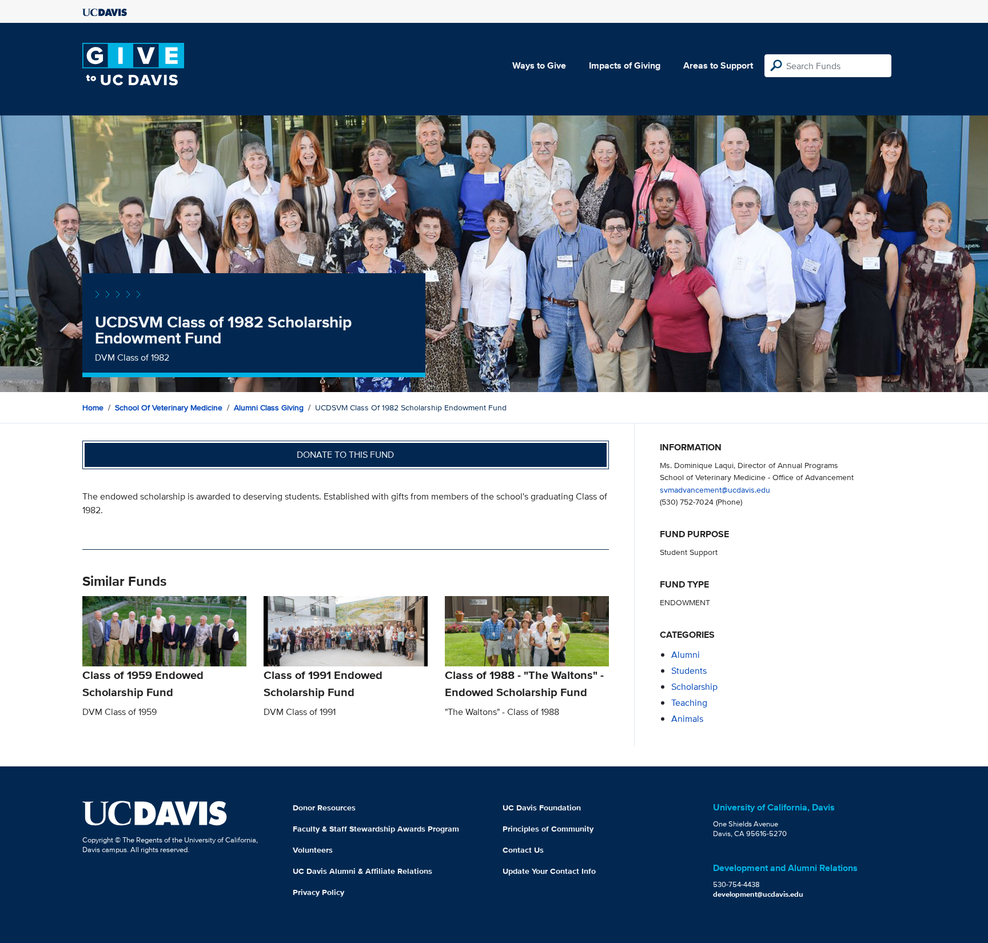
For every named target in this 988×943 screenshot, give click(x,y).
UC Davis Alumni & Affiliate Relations (362, 871)
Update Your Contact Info (549, 871)
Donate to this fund (345, 454)
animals (687, 718)
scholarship (694, 686)
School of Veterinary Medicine (168, 407)
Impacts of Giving (624, 65)
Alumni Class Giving (269, 407)
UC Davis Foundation (542, 807)
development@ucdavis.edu (758, 894)
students (689, 670)
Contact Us (523, 850)
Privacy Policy (318, 892)
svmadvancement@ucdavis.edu (715, 490)
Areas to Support (718, 65)
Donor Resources (324, 807)
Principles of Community (548, 828)
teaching (689, 702)
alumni (685, 654)
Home (92, 407)
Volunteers (313, 850)
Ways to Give (539, 65)
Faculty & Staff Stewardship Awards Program (376, 828)
